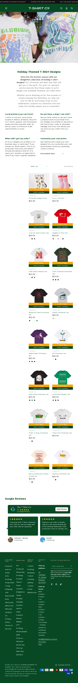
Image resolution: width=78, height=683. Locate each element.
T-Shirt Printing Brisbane (31, 569)
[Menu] (6, 8)
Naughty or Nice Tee (60, 233)
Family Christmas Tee (60, 312)
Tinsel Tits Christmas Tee (62, 433)
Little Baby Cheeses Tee (38, 271)
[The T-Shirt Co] (13, 509)
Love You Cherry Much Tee (39, 233)
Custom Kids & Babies (19, 618)
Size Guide (9, 596)
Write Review (62, 509)
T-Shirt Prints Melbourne (31, 589)
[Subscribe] (72, 566)
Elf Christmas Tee (59, 353)
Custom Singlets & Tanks (20, 592)
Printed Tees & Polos (19, 582)
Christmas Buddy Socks (38, 198)
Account (8, 566)
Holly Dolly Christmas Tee (39, 394)
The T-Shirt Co (24, 507)
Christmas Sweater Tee (61, 394)
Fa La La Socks (58, 198)
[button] (61, 8)
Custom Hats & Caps (19, 608)
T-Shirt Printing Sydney (30, 579)
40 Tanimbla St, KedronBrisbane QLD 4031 (42, 577)
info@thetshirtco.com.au (47, 639)
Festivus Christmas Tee (61, 474)
